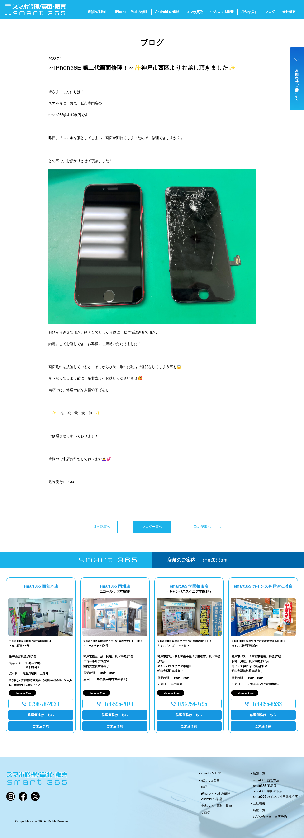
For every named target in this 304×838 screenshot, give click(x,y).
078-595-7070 (118, 703)
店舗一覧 (259, 773)
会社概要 (289, 12)
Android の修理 (167, 12)
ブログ (270, 12)
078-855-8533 (266, 703)
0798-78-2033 (44, 703)
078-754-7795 (192, 703)
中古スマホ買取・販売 (216, 805)
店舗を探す (249, 12)
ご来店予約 (41, 726)
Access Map (23, 693)
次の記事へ (202, 527)
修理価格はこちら (41, 714)
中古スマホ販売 (222, 12)
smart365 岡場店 (264, 785)
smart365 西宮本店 (266, 780)
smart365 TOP (211, 773)
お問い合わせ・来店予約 (270, 817)
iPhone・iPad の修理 (131, 12)
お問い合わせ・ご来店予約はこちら (297, 83)
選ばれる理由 (98, 12)
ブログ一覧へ (152, 527)
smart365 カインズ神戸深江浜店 (275, 796)
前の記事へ (102, 527)
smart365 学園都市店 (267, 791)
